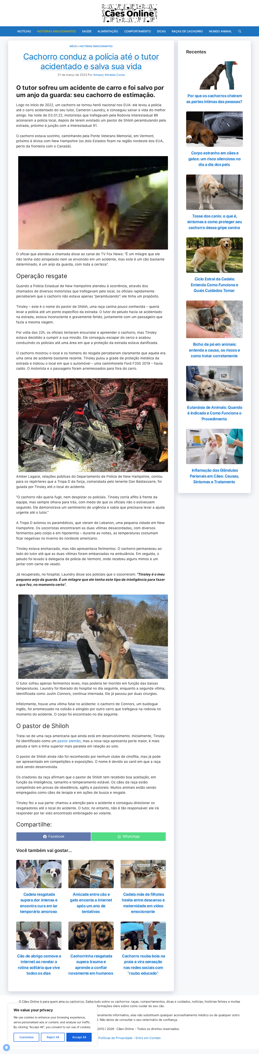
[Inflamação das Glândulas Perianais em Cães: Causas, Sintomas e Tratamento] (214, 461)
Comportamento (137, 31)
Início (73, 46)
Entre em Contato (148, 1038)
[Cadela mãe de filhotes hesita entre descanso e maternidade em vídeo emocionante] (143, 885)
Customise (26, 1037)
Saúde (86, 31)
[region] (52, 1024)
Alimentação (108, 31)
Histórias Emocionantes (56, 31)
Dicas (161, 31)
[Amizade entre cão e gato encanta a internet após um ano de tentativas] (91, 885)
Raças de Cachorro (187, 31)
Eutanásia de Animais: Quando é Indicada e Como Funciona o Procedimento (214, 413)
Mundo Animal (220, 31)
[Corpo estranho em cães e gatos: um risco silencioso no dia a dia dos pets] (214, 144)
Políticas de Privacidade (115, 1038)
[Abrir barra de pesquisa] (240, 31)
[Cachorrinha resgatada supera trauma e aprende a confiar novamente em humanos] (91, 947)
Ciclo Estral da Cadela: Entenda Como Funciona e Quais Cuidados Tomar (214, 285)
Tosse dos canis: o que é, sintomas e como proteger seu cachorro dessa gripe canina (214, 222)
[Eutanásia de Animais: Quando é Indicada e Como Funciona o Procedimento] (214, 398)
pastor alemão (69, 741)
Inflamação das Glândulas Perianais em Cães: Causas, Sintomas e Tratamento (214, 476)
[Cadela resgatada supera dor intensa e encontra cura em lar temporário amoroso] (39, 885)
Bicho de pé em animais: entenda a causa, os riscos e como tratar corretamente (214, 350)
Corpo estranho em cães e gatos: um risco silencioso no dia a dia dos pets (214, 159)
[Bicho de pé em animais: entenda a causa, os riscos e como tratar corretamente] (214, 335)
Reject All (53, 1037)
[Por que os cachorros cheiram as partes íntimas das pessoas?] (214, 87)
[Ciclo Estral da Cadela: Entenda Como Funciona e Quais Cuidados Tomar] (214, 270)
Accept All (79, 1037)
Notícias (24, 31)
